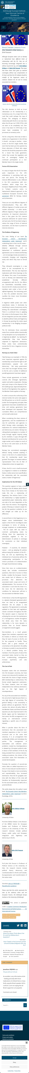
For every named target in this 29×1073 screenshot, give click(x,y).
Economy (13, 952)
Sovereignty (13, 917)
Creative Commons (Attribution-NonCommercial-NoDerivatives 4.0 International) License (14, 909)
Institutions (6, 954)
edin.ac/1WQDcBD (13, 884)
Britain (4, 915)
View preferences (14, 1067)
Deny (14, 1062)
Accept (14, 1058)
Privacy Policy (17, 1070)
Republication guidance (9, 886)
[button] (26, 1042)
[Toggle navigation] (3, 27)
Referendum (6, 917)
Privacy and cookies (7, 1037)
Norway (18, 915)
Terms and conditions (8, 1035)
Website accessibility (8, 1039)
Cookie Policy (11, 1070)
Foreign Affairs (20, 952)
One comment (15, 956)
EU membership (11, 915)
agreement (5, 196)
